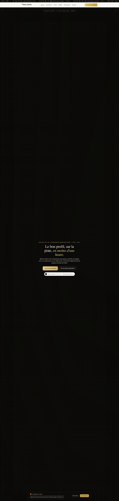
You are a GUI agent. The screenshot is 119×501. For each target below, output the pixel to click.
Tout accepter (84, 495)
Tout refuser (75, 495)
